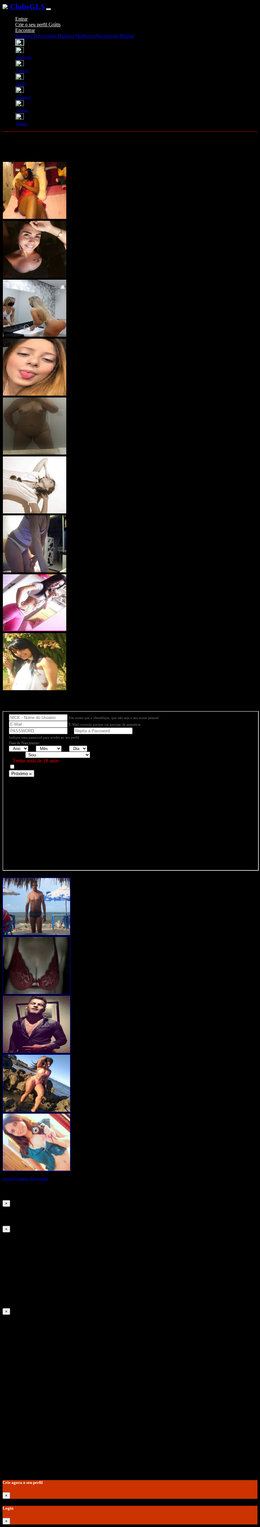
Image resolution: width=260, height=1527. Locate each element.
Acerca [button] (8, 1178)
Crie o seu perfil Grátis (38, 24)
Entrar (21, 19)
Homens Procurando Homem (44, 36)
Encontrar (25, 30)
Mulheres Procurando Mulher (104, 36)
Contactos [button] (21, 1178)
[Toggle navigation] (48, 9)
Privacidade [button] (39, 1178)
